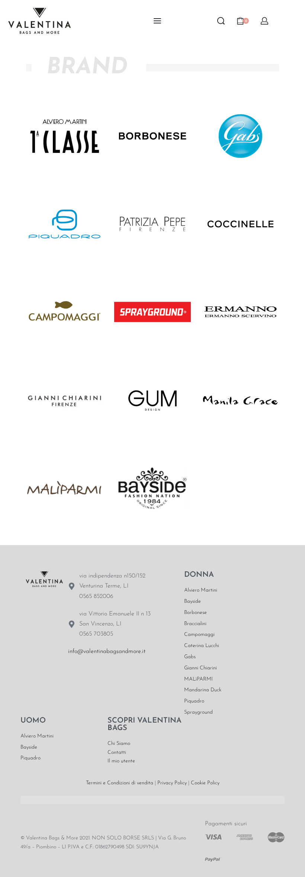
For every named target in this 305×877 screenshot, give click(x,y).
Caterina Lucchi (201, 646)
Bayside (192, 601)
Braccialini (195, 624)
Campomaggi (199, 634)
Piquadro (194, 701)
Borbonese (195, 612)
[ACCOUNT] (264, 21)
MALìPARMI (198, 679)
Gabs (190, 657)
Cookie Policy (205, 783)
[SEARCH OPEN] (221, 21)
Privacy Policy (172, 783)
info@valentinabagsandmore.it (106, 651)
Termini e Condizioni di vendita (119, 783)
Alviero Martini (200, 590)
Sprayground (198, 712)
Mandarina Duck (202, 690)
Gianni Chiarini (200, 668)
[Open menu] (157, 21)
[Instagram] (99, 675)
